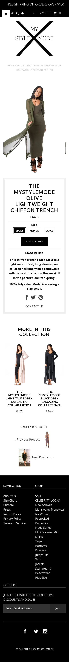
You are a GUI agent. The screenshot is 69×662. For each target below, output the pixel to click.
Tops (38, 541)
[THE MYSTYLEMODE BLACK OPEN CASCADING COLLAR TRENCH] (49, 385)
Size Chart (10, 500)
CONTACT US (34, 306)
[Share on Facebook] (27, 298)
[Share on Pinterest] (40, 298)
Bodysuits (41, 523)
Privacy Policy (12, 519)
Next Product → (42, 457)
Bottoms (41, 546)
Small (19, 230)
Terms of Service (14, 523)
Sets (38, 559)
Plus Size (41, 578)
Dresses (40, 550)
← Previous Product (26, 439)
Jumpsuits (41, 555)
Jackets (40, 564)
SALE (38, 496)
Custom (8, 505)
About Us (9, 496)
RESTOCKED (23, 65)
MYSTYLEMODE (45, 649)
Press (7, 509)
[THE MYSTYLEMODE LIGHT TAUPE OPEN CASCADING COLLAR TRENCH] (19, 385)
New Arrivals (43, 505)
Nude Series (43, 528)
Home (10, 65)
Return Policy (12, 514)
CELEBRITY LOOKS (47, 500)
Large (49, 230)
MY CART (50, 13)
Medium (34, 230)
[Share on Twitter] (33, 298)
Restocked (42, 519)
